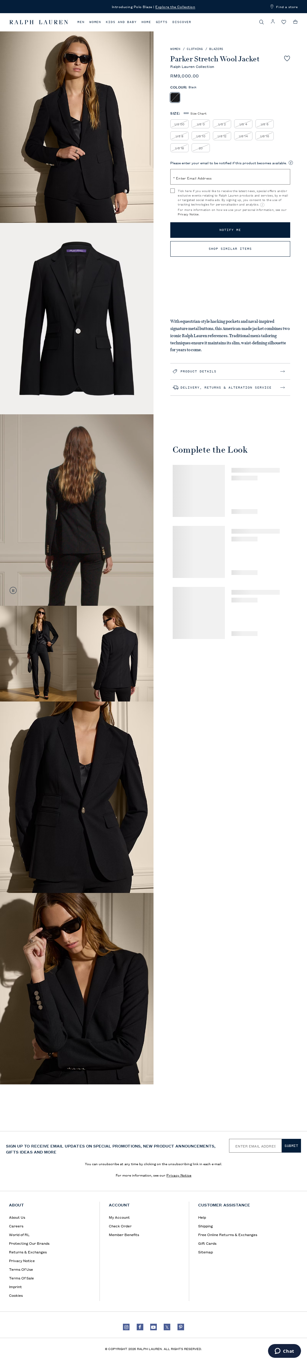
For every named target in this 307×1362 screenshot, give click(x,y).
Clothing (195, 49)
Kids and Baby (121, 22)
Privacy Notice (188, 214)
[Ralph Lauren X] (167, 1327)
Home (146, 22)
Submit (291, 1145)
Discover (181, 22)
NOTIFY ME (230, 230)
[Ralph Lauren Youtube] (153, 1327)
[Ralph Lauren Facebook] (140, 1327)
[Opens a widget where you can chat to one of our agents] (284, 1351)
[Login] (273, 21)
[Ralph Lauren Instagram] (126, 1327)
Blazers (216, 49)
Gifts (162, 22)
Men (81, 22)
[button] (261, 22)
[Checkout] (295, 21)
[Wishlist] (284, 22)
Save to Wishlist (287, 58)
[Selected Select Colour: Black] (175, 97)
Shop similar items (230, 248)
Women (95, 22)
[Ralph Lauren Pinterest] (180, 1327)
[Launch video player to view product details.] (13, 590)
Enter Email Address (192, 178)
